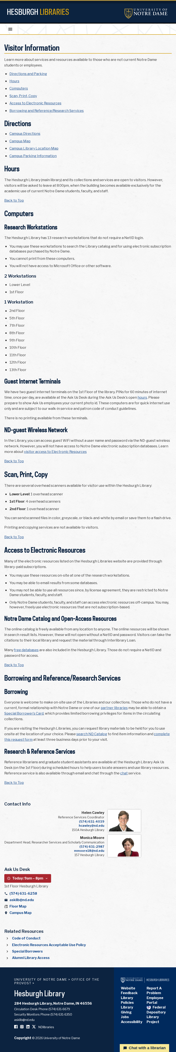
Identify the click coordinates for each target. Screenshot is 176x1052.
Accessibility (131, 1022)
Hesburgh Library (39, 993)
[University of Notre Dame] (145, 14)
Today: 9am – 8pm (27, 878)
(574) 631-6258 (23, 893)
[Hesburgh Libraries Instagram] (22, 1027)
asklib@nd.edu (21, 900)
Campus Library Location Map (33, 148)
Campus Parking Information (33, 156)
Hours (14, 81)
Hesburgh (38, 12)
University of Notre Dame (40, 979)
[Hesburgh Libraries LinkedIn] (28, 1027)
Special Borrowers (27, 951)
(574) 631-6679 (59, 1009)
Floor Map (17, 906)
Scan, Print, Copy (23, 96)
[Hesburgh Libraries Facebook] (16, 1027)
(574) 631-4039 (91, 821)
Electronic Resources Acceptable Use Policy (49, 945)
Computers (18, 88)
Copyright (22, 1038)
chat (124, 773)
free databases (26, 650)
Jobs (125, 1017)
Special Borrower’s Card (24, 713)
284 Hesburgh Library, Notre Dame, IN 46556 (53, 1003)
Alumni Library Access (31, 958)
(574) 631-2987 (91, 846)
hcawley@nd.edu (91, 825)
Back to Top (14, 200)
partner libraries (114, 708)
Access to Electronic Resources (35, 103)
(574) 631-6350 (61, 1014)
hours (142, 397)
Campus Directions (24, 134)
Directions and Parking (28, 74)
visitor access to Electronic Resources (55, 452)
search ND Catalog (91, 734)
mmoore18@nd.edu (89, 850)
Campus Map (19, 141)
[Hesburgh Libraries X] (34, 1027)
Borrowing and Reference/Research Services (46, 111)
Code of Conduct (26, 938)
